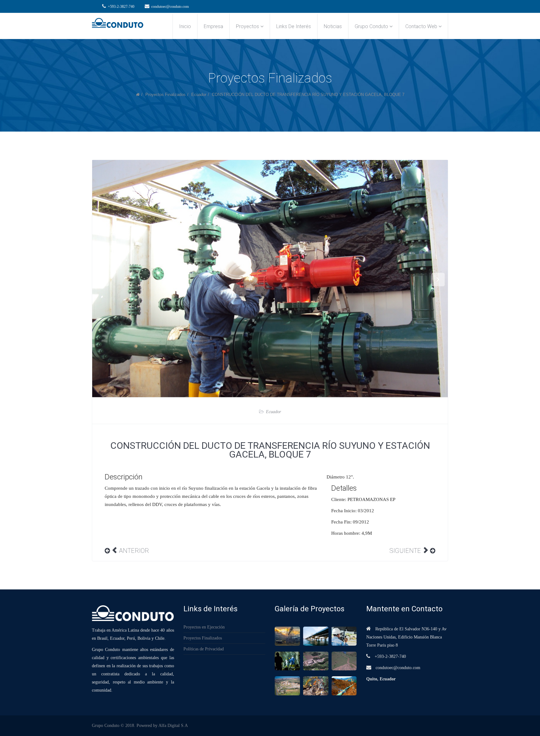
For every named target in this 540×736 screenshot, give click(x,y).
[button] (102, 279)
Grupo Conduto (371, 26)
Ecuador (198, 94)
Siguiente (405, 550)
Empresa (213, 26)
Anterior (134, 550)
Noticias (333, 26)
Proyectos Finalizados (165, 94)
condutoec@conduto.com (170, 6)
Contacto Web (421, 26)
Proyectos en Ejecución (204, 627)
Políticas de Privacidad (203, 649)
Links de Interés (293, 26)
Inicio (185, 26)
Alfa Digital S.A (173, 725)
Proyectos (247, 26)
